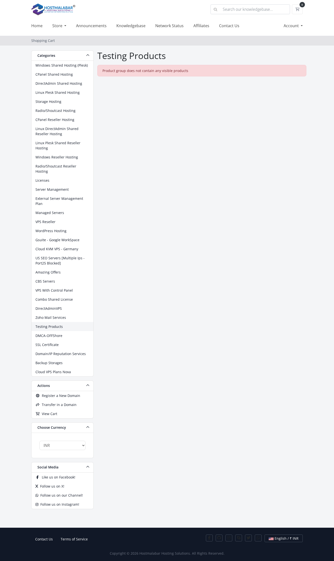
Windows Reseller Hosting (56, 157)
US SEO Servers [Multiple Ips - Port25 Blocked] (60, 260)
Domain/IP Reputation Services (60, 353)
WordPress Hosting (51, 230)
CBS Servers (45, 281)
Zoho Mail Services (50, 317)
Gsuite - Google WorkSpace (57, 240)
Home (37, 25)
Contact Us (229, 25)
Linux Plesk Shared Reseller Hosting (57, 145)
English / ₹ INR (286, 538)
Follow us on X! (51, 486)
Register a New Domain (60, 395)
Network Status (169, 25)
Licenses (42, 180)
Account (292, 25)
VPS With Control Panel (54, 290)
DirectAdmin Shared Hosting (58, 83)
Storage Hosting (48, 101)
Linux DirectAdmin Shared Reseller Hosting (56, 131)
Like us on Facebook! (57, 477)
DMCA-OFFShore (48, 335)
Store (57, 25)
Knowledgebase (130, 25)
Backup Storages (49, 362)
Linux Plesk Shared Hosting (57, 92)
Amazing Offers (48, 272)
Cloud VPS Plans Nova (53, 372)
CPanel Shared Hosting (54, 74)
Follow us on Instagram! (58, 504)
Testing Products (49, 326)
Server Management (52, 189)
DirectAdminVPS (48, 308)
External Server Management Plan (59, 201)
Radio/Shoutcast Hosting (55, 110)
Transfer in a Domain (58, 404)
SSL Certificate (47, 344)
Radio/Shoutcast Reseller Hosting (55, 169)
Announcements (91, 25)
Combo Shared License (54, 299)
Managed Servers (49, 212)
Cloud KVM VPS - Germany (56, 249)
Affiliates (201, 25)
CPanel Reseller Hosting (54, 119)
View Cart (48, 413)
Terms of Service (74, 539)
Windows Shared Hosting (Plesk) (61, 65)
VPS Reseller (45, 221)
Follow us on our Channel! (60, 495)
